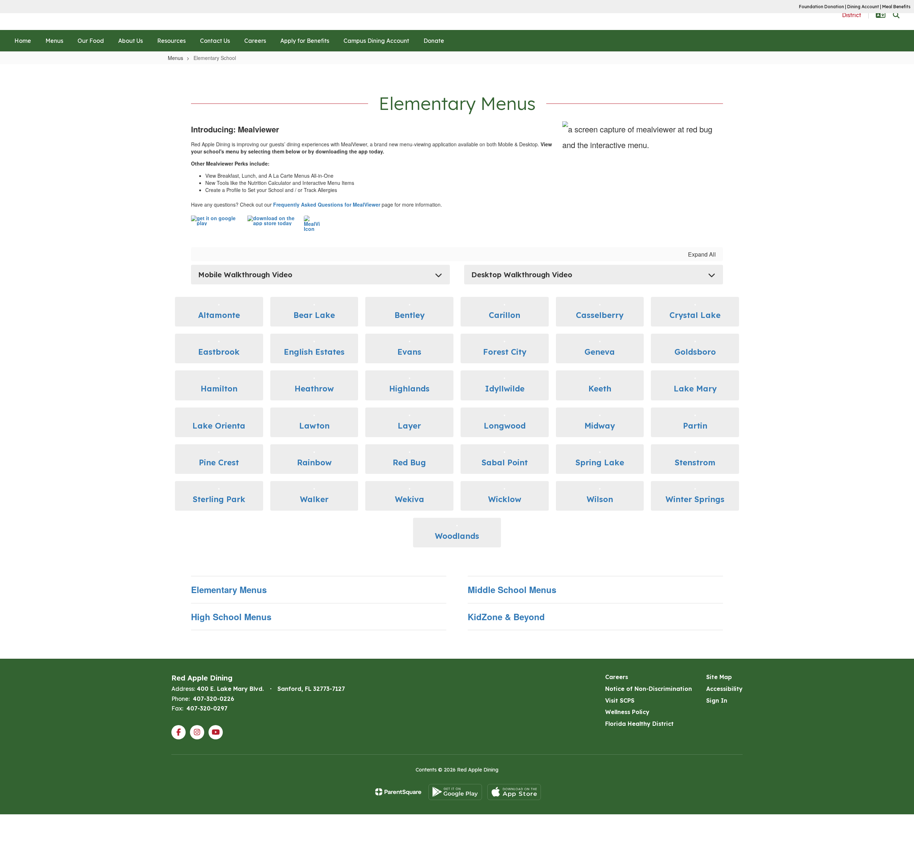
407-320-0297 (206, 708)
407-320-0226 (213, 698)
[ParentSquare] (398, 791)
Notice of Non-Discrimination (648, 688)
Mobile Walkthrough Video (245, 274)
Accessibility (724, 688)
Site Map (719, 676)
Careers (616, 676)
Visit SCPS (619, 700)
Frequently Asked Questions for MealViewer (326, 204)
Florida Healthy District (639, 723)
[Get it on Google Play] (455, 792)
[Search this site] (896, 15)
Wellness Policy (627, 711)
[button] (880, 15)
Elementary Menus (229, 589)
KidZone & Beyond (506, 617)
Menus (175, 57)
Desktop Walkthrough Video (521, 274)
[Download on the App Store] (514, 792)
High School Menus (231, 617)
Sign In (716, 700)
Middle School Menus (512, 589)
